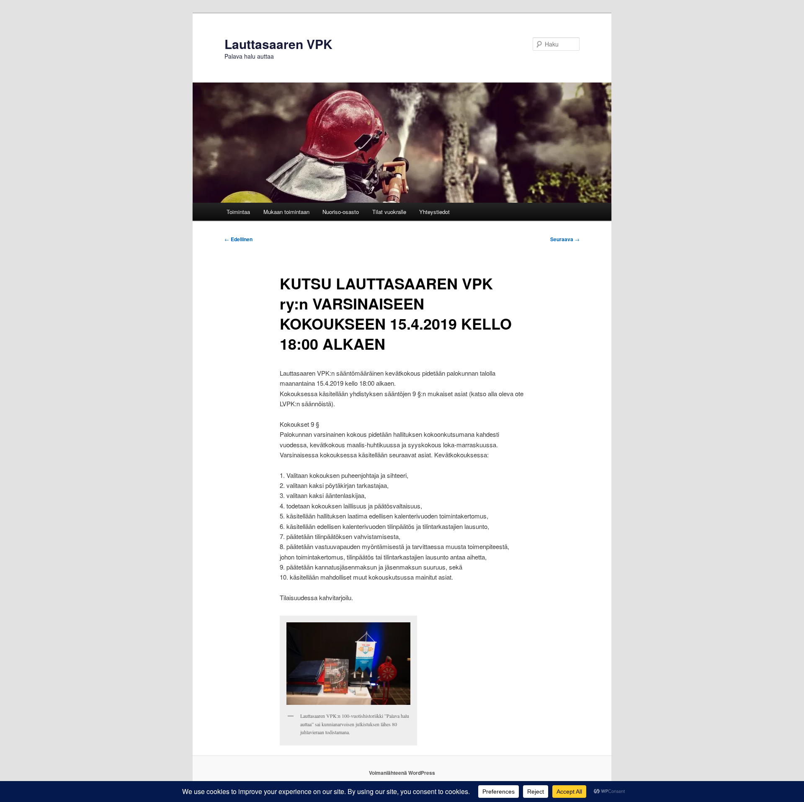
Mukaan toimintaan (286, 212)
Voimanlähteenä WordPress (402, 772)
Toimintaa (238, 212)
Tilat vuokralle (389, 212)
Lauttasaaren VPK (278, 44)
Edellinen (238, 239)
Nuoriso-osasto (340, 212)
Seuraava (565, 239)
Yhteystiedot (434, 212)
